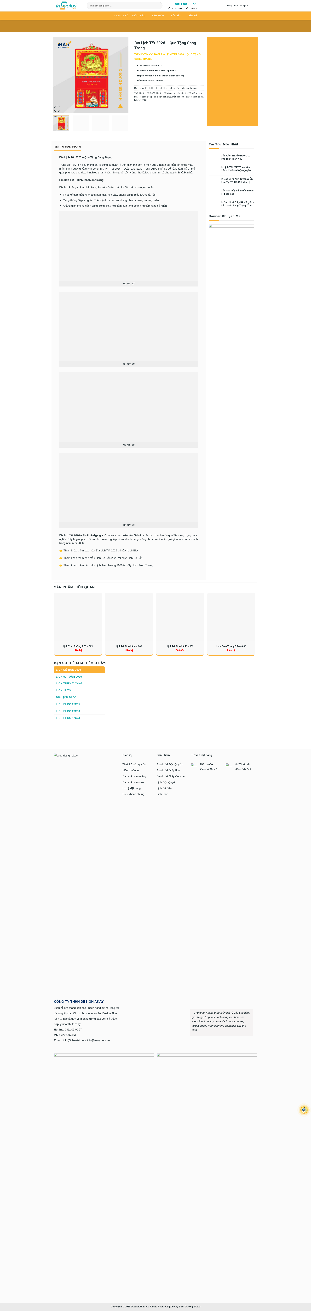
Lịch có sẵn (173, 88)
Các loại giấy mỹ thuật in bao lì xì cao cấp (237, 192)
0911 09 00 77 (184, 4)
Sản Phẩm (158, 15)
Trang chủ (121, 15)
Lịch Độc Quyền (166, 782)
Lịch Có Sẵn (135, 558)
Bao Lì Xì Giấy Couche (170, 776)
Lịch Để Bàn (164, 788)
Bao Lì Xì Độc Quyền (169, 764)
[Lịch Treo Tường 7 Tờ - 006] (231, 617)
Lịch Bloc (162, 88)
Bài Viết (176, 15)
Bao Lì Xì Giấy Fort (168, 770)
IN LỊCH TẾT (151, 88)
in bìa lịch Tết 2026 (162, 97)
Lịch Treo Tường (188, 88)
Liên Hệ (192, 15)
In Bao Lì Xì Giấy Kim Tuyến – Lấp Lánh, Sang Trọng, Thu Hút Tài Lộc (237, 204)
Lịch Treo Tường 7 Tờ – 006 (231, 646)
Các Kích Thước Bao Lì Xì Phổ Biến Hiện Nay (235, 157)
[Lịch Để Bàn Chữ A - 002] (129, 617)
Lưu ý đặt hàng (131, 788)
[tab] (79, 669)
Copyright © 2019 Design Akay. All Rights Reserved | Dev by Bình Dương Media (155, 1306)
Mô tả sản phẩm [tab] (67, 146)
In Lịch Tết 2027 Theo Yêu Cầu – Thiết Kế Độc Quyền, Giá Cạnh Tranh (236, 169)
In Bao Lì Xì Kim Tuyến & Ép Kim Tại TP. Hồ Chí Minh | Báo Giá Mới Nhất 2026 (237, 180)
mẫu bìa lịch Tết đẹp (182, 97)
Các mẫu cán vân (133, 782)
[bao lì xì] (68, 5)
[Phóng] (57, 109)
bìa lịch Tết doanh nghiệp (168, 93)
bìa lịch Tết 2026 (147, 93)
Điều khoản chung (133, 794)
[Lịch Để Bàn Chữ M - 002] (180, 617)
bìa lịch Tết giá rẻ (189, 93)
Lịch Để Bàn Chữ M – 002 (180, 646)
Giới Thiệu (138, 15)
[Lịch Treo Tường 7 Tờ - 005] (78, 617)
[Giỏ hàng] (254, 5)
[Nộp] (159, 6)
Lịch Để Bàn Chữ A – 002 (129, 646)
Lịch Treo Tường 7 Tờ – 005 (78, 646)
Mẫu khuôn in (130, 770)
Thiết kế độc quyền (133, 764)
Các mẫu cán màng (134, 776)
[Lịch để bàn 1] (181, 702)
